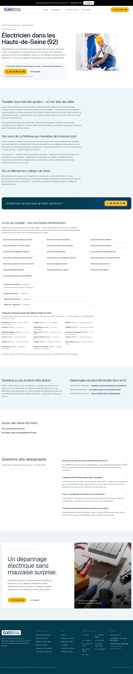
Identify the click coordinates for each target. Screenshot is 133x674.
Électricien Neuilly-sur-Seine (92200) (16, 246)
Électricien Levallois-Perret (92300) (60, 246)
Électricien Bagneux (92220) (57, 264)
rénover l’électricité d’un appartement (105, 393)
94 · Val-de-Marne (86, 650)
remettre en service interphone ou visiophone (108, 386)
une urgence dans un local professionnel (105, 389)
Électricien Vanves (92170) (100, 264)
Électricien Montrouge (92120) (57, 270)
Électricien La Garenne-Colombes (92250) (18, 264)
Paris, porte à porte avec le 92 (13, 429)
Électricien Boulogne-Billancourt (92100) (17, 240)
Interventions (55, 10)
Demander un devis (67, 638)
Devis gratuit (86, 10)
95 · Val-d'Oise (100, 649)
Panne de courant (41, 638)
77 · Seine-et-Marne (99, 636)
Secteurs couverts (72, 10)
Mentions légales (67, 652)
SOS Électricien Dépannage (11, 25)
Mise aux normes (41, 645)
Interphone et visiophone (44, 648)
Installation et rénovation (44, 652)
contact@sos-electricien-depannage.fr (119, 639)
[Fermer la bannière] (130, 3)
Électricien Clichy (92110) (99, 270)
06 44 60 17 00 (121, 10)
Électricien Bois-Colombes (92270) (103, 252)
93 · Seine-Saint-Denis (99, 645)
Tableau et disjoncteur (43, 642)
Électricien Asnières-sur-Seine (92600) (17, 276)
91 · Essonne (99, 640)
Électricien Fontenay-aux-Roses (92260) (105, 258)
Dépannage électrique (43, 635)
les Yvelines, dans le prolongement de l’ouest (19, 433)
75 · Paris (85, 635)
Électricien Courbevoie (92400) (58, 240)
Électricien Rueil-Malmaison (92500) (16, 252)
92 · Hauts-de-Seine (87, 645)
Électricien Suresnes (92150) (101, 246)
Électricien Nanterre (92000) (101, 240)
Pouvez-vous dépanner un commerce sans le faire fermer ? (84, 494)
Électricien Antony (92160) (56, 252)
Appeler (90, 3)
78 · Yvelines (86, 640)
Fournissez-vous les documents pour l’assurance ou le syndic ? (85, 508)
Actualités (64, 645)
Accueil (45, 10)
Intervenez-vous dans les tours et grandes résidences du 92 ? (85, 461)
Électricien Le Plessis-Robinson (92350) (17, 258)
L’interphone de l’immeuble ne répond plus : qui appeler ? (82, 477)
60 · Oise (85, 654)
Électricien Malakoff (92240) (13, 270)
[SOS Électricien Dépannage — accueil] (12, 9)
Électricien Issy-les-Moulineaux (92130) (61, 258)
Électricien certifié (67, 642)
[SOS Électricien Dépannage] (11, 632)
